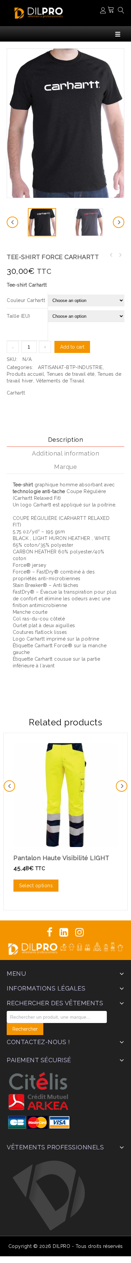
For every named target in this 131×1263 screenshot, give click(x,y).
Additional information (65, 453)
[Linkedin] (64, 932)
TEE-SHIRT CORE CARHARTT (111, 255)
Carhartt (16, 393)
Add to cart (72, 347)
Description (65, 439)
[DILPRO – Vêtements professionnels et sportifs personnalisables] (38, 12)
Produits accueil (25, 374)
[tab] (65, 440)
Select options (36, 885)
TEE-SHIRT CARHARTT (120, 255)
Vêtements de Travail (60, 380)
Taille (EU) (18, 316)
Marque (65, 466)
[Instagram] (80, 932)
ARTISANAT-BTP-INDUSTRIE (70, 367)
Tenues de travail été (71, 374)
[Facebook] (49, 932)
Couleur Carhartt (26, 300)
